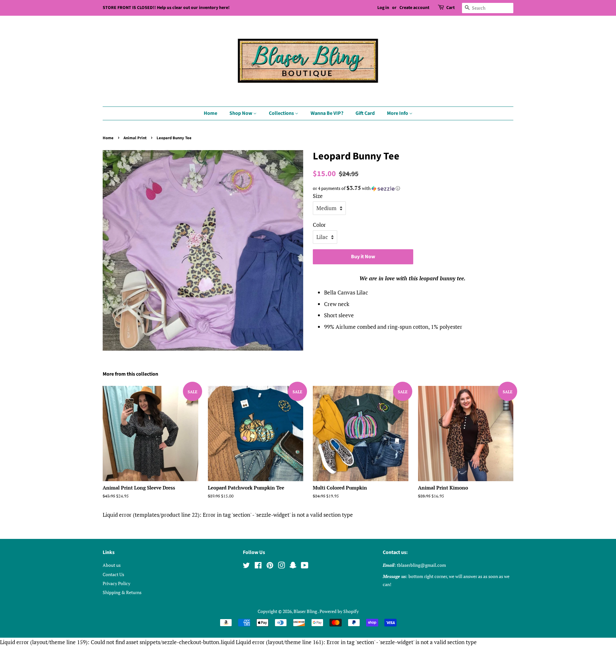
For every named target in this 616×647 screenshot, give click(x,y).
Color (319, 224)
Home (210, 113)
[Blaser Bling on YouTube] (304, 566)
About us (112, 565)
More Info (398, 113)
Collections (282, 113)
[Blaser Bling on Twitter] (246, 566)
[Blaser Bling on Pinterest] (269, 566)
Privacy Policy (116, 583)
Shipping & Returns (122, 592)
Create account (414, 7)
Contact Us (113, 574)
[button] (413, 188)
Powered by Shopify (339, 611)
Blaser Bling (306, 611)
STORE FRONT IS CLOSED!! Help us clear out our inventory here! (166, 7)
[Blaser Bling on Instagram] (281, 566)
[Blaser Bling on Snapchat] (292, 566)
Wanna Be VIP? (327, 113)
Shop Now (241, 113)
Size (318, 196)
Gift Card (365, 113)
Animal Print (135, 138)
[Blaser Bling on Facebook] (258, 566)
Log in (383, 7)
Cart (450, 7)
